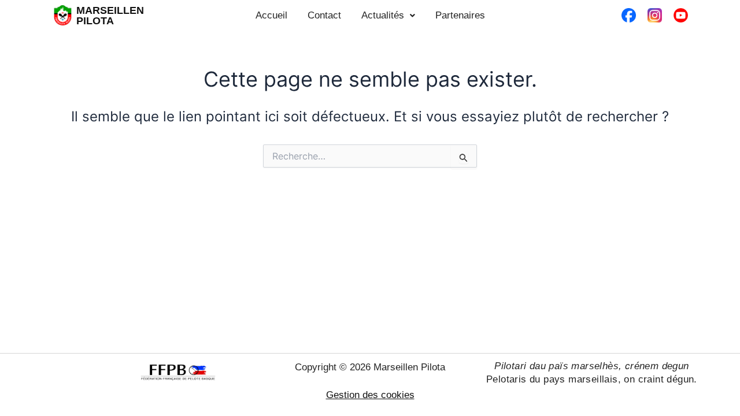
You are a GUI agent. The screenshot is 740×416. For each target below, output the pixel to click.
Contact (324, 15)
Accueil (271, 15)
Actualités (382, 15)
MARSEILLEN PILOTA (110, 16)
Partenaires (460, 15)
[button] (388, 15)
